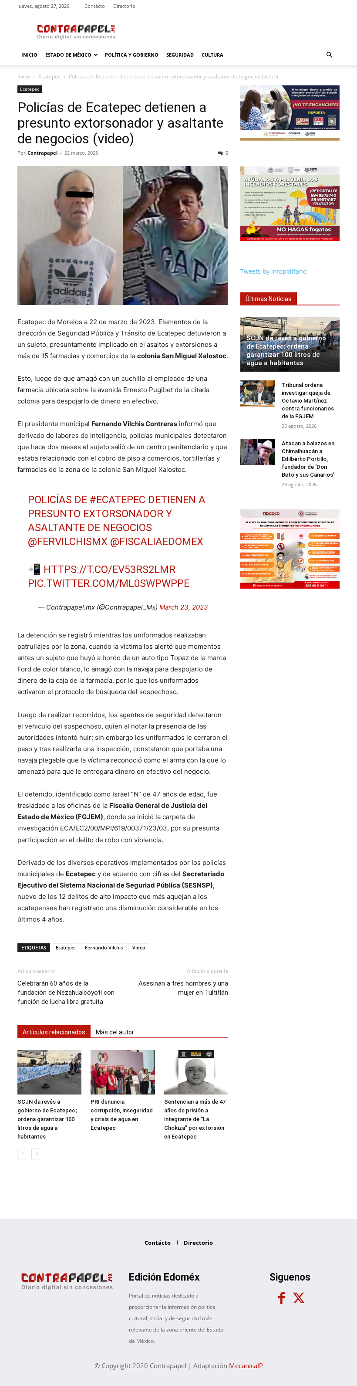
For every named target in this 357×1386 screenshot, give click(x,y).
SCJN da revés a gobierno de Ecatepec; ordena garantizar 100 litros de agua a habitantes (47, 1119)
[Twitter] (298, 1298)
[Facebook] (281, 1298)
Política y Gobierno (131, 54)
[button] (329, 55)
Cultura (212, 54)
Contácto (94, 6)
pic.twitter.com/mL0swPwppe (108, 583)
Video (138, 947)
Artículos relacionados (54, 1032)
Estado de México (68, 54)
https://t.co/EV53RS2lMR (109, 569)
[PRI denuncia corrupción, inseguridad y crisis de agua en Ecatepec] (123, 1072)
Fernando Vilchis (104, 947)
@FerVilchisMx (68, 541)
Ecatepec (49, 76)
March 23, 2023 (183, 607)
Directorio (124, 6)
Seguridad (180, 54)
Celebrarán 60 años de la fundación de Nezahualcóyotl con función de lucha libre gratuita (66, 992)
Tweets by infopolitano (273, 271)
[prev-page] (22, 1154)
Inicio (29, 54)
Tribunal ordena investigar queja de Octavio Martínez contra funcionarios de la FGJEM (308, 401)
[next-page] (36, 1154)
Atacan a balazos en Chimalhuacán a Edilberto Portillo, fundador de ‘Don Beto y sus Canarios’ (308, 459)
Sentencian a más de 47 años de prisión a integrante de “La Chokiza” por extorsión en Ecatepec (195, 1119)
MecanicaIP (246, 1365)
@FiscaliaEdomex (156, 541)
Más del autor (115, 1032)
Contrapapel (42, 152)
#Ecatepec (117, 500)
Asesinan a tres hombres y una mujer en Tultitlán (183, 987)
